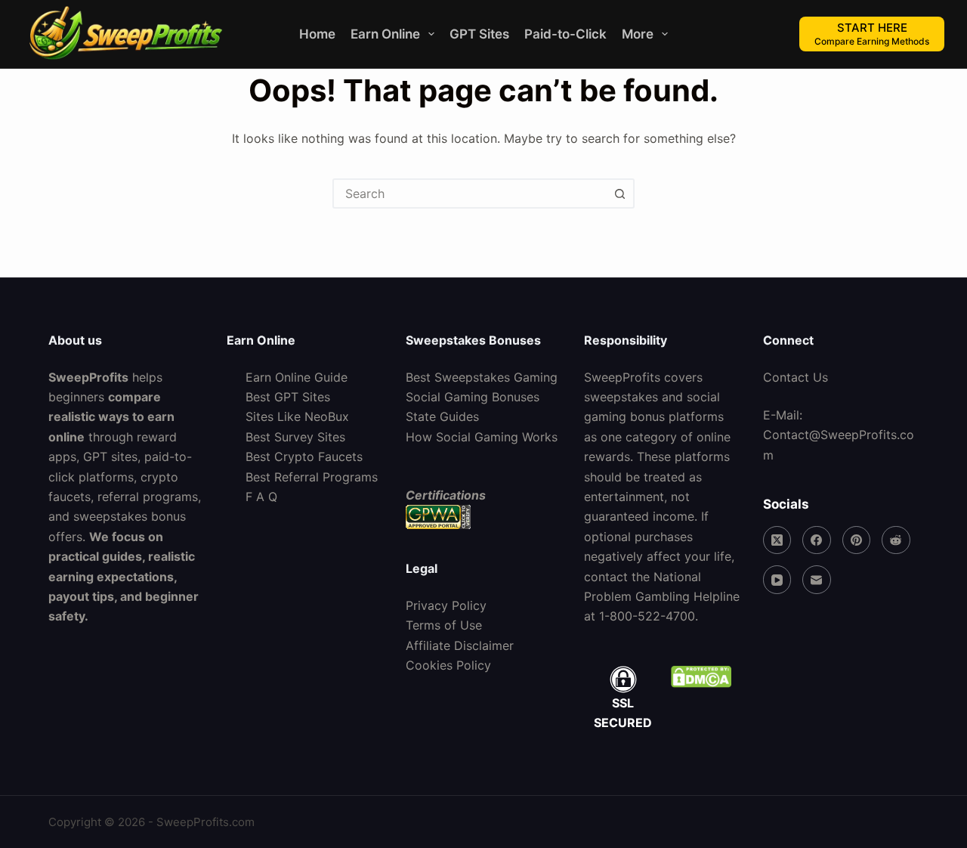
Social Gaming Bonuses (472, 396)
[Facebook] (816, 540)
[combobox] (470, 193)
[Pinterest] (856, 540)
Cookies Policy (448, 665)
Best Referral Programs (312, 476)
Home (317, 34)
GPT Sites (479, 34)
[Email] (816, 579)
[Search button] (619, 193)
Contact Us (795, 377)
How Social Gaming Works (482, 436)
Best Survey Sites (295, 436)
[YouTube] (777, 579)
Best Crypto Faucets (304, 456)
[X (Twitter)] (777, 540)
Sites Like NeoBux (297, 416)
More (637, 34)
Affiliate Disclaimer (460, 645)
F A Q (261, 496)
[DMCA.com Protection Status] (701, 677)
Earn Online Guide (297, 377)
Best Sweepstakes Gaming (482, 377)
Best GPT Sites (288, 396)
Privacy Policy (446, 605)
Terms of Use (444, 625)
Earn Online (385, 34)
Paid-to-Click (565, 34)
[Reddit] (896, 540)
